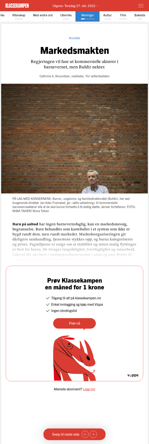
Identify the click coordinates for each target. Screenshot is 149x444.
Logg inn (89, 389)
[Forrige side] (85, 434)
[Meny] (141, 5)
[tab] (18, 16)
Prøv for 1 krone (118, 5)
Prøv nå (74, 323)
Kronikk (74, 38)
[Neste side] (93, 434)
